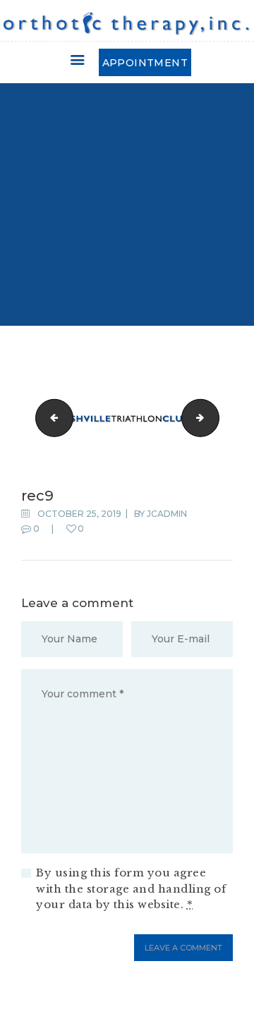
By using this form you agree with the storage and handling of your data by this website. (131, 888)
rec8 (50, 418)
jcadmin (167, 513)
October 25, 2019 (79, 513)
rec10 (214, 418)
